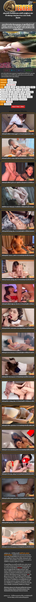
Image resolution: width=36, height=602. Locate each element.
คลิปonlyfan (4, 97)
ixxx (8, 99)
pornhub (29, 97)
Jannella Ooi (23, 99)
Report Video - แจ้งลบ (18, 106)
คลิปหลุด (9, 85)
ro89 (24, 97)
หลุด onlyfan (4, 92)
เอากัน (13, 87)
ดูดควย (11, 92)
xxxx (10, 97)
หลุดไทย (27, 89)
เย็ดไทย (23, 87)
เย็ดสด (33, 87)
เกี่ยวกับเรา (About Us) (9, 587)
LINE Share (28, 70)
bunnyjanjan (14, 99)
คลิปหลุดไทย (30, 92)
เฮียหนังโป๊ (9, 102)
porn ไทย (3, 99)
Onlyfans (19, 568)
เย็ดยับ (2, 89)
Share (14, 70)
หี (22, 89)
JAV (28, 574)
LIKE (7, 70)
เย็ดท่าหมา (8, 89)
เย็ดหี (28, 87)
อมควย (18, 89)
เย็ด (14, 89)
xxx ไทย (15, 97)
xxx (20, 97)
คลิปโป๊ (13, 85)
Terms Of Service (23, 590)
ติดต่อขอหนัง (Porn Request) (11, 590)
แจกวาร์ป (7, 87)
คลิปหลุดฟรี (14, 94)
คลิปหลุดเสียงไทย (5, 94)
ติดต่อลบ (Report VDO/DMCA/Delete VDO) (18, 589)
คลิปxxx (28, 94)
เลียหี (17, 87)
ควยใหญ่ (17, 92)
